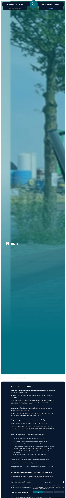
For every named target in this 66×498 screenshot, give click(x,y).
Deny (48, 492)
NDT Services (19, 4)
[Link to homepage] (33, 5)
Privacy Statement (48, 494)
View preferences (59, 492)
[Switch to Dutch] (50, 8)
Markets (56, 4)
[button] (63, 482)
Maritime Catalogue (46, 4)
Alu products (10, 4)
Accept (37, 492)
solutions (15, 467)
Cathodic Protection (15, 8)
